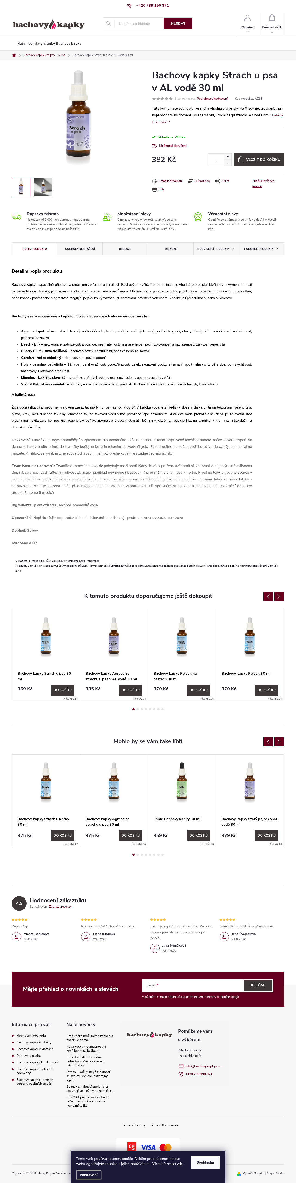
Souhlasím (205, 1162)
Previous (268, 596)
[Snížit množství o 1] (227, 163)
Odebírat (258, 985)
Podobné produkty (259, 249)
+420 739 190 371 (198, 1074)
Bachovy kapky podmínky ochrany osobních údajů (34, 1082)
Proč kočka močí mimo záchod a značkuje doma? (89, 1038)
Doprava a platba (28, 1056)
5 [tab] (150, 709)
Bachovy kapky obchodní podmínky (34, 1071)
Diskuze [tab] (171, 249)
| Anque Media (274, 1173)
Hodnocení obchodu (31, 1035)
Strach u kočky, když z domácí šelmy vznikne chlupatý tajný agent (88, 1076)
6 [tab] (154, 709)
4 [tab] (146, 709)
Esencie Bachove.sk (164, 1125)
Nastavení (88, 1174)
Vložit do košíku (263, 159)
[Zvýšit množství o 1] (227, 157)
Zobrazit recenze (60, 907)
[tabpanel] (46, 655)
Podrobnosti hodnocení (212, 99)
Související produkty (213, 249)
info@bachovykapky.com (203, 1066)
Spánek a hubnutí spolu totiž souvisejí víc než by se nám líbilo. (89, 1088)
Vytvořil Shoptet (253, 1173)
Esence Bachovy (134, 1125)
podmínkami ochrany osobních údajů (212, 997)
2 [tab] (137, 709)
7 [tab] (158, 709)
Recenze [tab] (125, 249)
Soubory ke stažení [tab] (80, 249)
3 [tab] (142, 709)
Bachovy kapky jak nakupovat (37, 1062)
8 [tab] (162, 709)
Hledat (178, 23)
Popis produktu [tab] (34, 249)
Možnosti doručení (172, 146)
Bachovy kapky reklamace (34, 1049)
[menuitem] (49, 43)
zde (180, 1163)
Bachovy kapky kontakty (33, 1042)
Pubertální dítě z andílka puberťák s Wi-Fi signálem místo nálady (85, 1061)
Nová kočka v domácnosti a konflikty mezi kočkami (86, 1048)
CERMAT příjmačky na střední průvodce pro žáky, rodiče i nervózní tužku (87, 1101)
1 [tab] (133, 709)
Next (279, 596)
